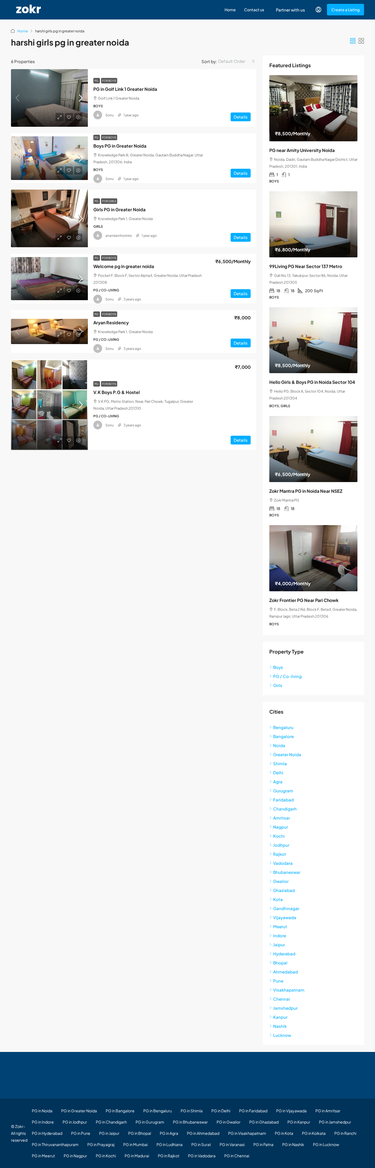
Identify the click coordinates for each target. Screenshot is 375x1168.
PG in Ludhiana (169, 1144)
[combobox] (236, 61)
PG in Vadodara (202, 1155)
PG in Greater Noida (79, 1110)
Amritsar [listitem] (281, 817)
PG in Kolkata (314, 1133)
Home (230, 9)
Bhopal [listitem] (280, 962)
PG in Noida (42, 1110)
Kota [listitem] (278, 899)
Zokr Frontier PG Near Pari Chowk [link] (303, 600)
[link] (49, 98)
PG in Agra (169, 1133)
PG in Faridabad (253, 1110)
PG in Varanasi (232, 1144)
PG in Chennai (236, 1155)
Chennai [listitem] (281, 998)
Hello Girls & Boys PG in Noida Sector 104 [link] (312, 382)
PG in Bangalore (120, 1110)
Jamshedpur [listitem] (285, 1008)
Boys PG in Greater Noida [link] (119, 146)
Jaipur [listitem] (279, 944)
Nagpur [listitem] (280, 826)
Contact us (254, 9)
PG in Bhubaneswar (190, 1121)
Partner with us (290, 9)
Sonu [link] (109, 115)
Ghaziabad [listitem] (284, 890)
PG (96, 80)
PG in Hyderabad (47, 1133)
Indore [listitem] (279, 935)
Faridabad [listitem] (283, 799)
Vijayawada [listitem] (284, 917)
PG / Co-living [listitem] (287, 676)
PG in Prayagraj (100, 1144)
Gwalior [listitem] (281, 881)
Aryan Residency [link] (111, 322)
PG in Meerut (43, 1155)
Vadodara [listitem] (283, 863)
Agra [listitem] (277, 781)
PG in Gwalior (228, 1121)
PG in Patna (263, 1144)
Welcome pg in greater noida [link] (123, 266)
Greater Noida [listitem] (287, 754)
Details (241, 116)
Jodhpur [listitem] (281, 845)
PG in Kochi (106, 1155)
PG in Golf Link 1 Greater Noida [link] (125, 89)
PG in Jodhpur (75, 1121)
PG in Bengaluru (157, 1110)
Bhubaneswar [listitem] (286, 872)
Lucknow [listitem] (282, 1035)
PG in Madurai (137, 1155)
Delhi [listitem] (278, 772)
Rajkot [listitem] (279, 854)
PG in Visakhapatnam (247, 1133)
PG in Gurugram (150, 1121)
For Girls (109, 201)
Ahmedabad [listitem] (285, 971)
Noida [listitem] (279, 745)
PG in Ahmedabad (203, 1133)
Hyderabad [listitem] (284, 953)
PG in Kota (284, 1133)
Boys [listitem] (278, 667)
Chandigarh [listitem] (285, 808)
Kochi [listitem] (279, 835)
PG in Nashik (293, 1144)
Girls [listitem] (277, 685)
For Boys (109, 80)
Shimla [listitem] (280, 763)
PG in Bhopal (139, 1133)
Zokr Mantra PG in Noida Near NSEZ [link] (305, 491)
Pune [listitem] (278, 980)
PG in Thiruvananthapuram (55, 1144)
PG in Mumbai (135, 1144)
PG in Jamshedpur (335, 1121)
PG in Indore (43, 1121)
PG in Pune (80, 1133)
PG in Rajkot (168, 1155)
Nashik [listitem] (280, 1026)
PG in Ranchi (345, 1133)
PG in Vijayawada (291, 1110)
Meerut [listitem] (280, 926)
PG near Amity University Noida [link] (302, 150)
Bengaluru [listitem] (283, 727)
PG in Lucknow (326, 1144)
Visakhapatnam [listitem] (288, 989)
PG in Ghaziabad (264, 1121)
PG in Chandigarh (111, 1121)
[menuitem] (318, 9)
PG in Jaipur (109, 1133)
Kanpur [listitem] (280, 1017)
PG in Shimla (192, 1110)
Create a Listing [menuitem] (345, 9)
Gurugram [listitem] (283, 790)
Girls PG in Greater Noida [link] (119, 209)
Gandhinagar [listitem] (286, 908)
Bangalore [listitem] (283, 736)
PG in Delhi (220, 1110)
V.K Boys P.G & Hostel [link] (116, 392)
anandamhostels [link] (118, 235)
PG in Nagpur (75, 1155)
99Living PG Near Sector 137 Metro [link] (305, 266)
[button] (353, 40)
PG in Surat (201, 1144)
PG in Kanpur (298, 1121)
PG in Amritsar (327, 1110)
